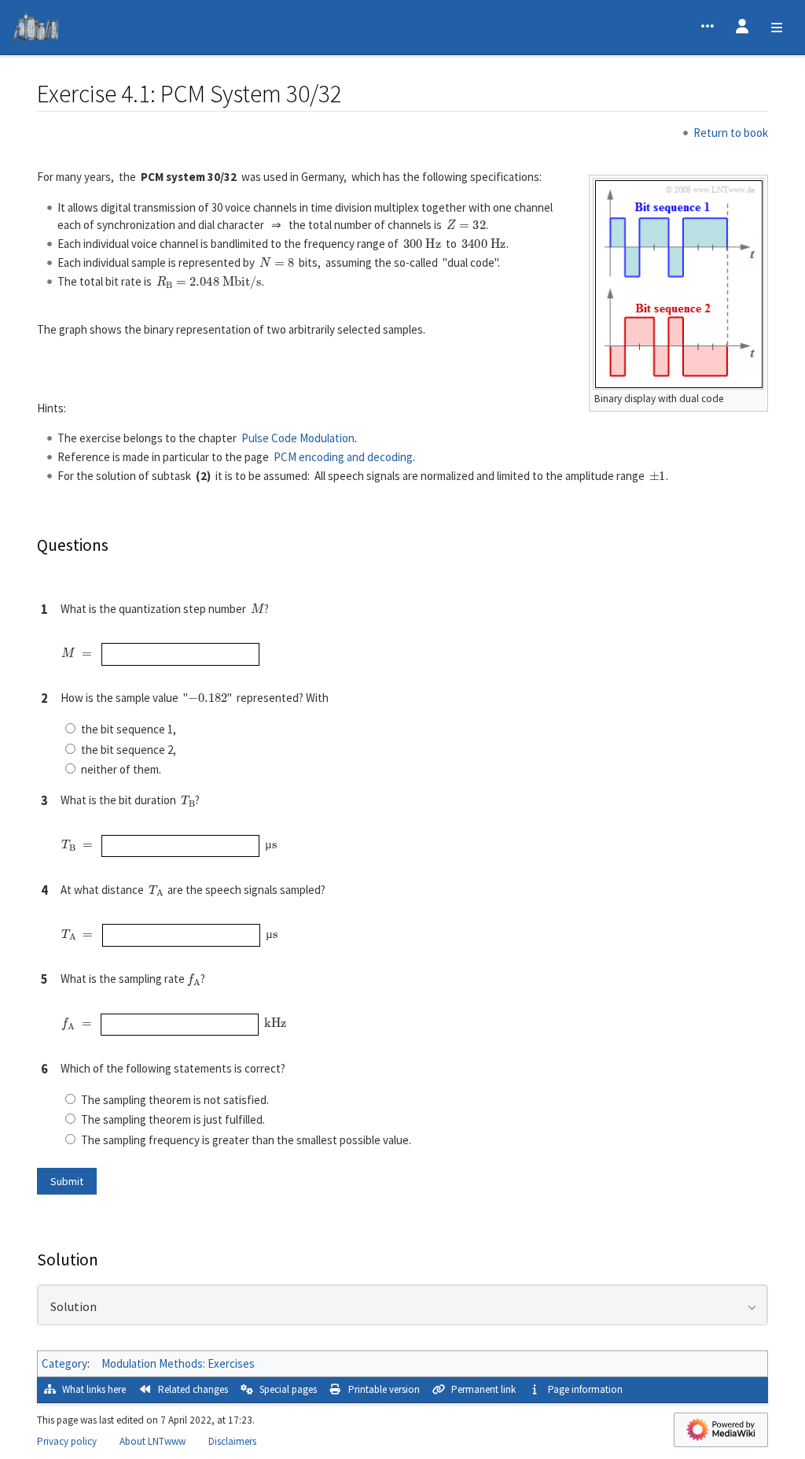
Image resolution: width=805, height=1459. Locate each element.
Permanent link (483, 1389)
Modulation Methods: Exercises (178, 1363)
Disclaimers (232, 1441)
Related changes (193, 1389)
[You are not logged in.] (742, 27)
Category (64, 1363)
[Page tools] (707, 27)
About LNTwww (152, 1441)
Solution (73, 1307)
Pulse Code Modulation (298, 437)
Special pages (288, 1389)
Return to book (730, 132)
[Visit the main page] (36, 29)
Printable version (384, 1389)
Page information (585, 1389)
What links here (94, 1389)
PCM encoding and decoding (343, 456)
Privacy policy (67, 1441)
